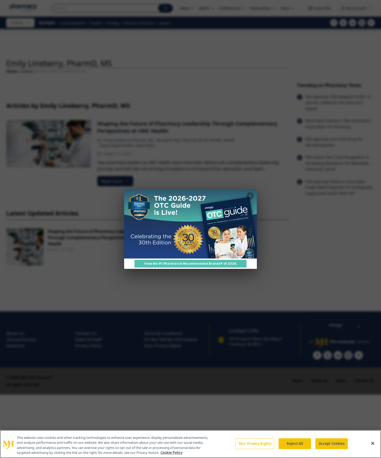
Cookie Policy (171, 452)
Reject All (295, 443)
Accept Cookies (332, 443)
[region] (190, 444)
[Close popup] (250, 196)
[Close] (372, 443)
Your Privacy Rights (254, 443)
